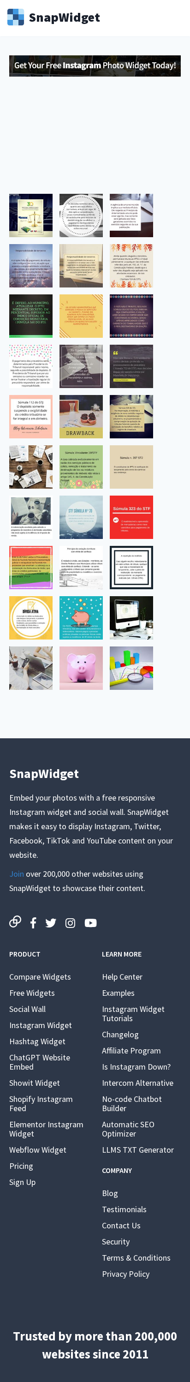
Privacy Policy (125, 1273)
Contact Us (121, 1225)
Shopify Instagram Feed (41, 1103)
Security (116, 1241)
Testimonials (124, 1209)
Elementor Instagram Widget (46, 1129)
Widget (64, 16)
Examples (118, 992)
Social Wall (27, 1009)
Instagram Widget (40, 1025)
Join (16, 873)
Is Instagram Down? (136, 1066)
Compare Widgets (40, 976)
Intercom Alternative (137, 1082)
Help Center (122, 976)
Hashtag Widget (37, 1041)
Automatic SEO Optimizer (128, 1129)
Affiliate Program (131, 1050)
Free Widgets (32, 992)
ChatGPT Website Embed (39, 1062)
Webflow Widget (37, 1149)
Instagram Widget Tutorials (133, 1013)
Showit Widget (34, 1082)
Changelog (120, 1034)
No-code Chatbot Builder (132, 1103)
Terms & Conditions (136, 1257)
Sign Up (22, 1182)
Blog (110, 1193)
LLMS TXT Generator (138, 1149)
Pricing (21, 1166)
